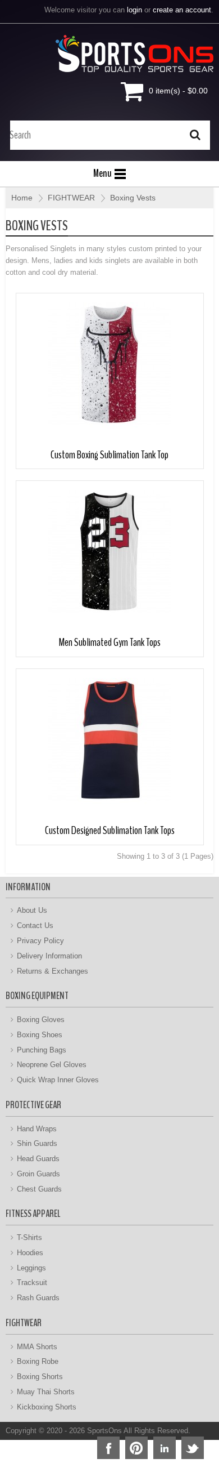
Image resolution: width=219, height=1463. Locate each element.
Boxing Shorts (40, 1376)
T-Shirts (29, 1237)
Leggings (31, 1268)
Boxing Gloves (41, 1019)
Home (22, 197)
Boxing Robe (37, 1361)
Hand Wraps (37, 1129)
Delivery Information (49, 956)
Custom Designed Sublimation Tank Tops (110, 830)
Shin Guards (37, 1143)
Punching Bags (41, 1050)
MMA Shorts (37, 1346)
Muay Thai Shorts (46, 1392)
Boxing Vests (133, 197)
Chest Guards (39, 1189)
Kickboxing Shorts (46, 1407)
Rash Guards (38, 1297)
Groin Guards (38, 1174)
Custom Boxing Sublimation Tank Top (109, 454)
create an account (182, 10)
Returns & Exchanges (52, 971)
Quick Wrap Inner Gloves (58, 1080)
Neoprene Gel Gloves (51, 1064)
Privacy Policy (40, 940)
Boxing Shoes (39, 1035)
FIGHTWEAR (71, 197)
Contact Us (35, 925)
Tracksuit (32, 1282)
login (134, 10)
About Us (32, 910)
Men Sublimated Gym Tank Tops (109, 642)
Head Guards (38, 1158)
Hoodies (30, 1252)
